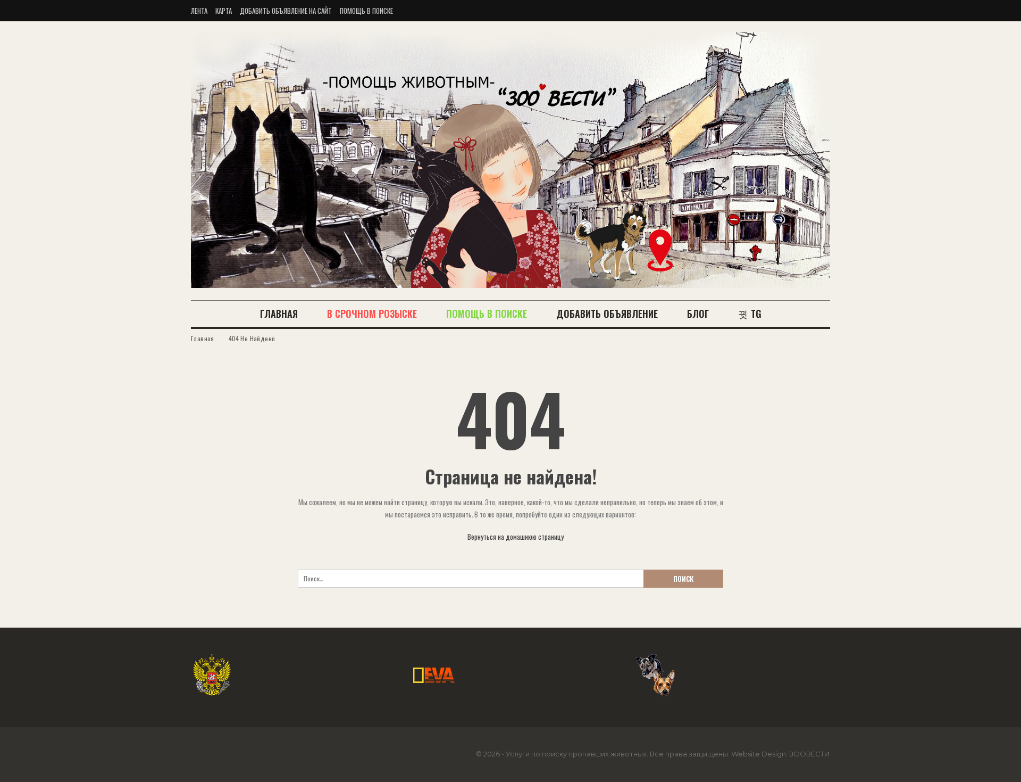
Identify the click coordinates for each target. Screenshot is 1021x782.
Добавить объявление (607, 313)
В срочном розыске (372, 313)
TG (756, 313)
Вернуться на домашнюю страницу (515, 536)
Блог (698, 313)
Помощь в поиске (366, 10)
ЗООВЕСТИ (809, 754)
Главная (279, 313)
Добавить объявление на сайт (286, 10)
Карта (223, 10)
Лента (199, 10)
